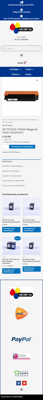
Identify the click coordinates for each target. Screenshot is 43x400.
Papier (28, 74)
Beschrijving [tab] (7, 161)
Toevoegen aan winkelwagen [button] (9, 229)
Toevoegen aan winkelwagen (22, 146)
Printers (15, 74)
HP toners (14, 120)
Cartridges (14, 69)
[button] (21, 55)
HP (8, 120)
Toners (28, 69)
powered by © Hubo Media (12, 397)
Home (4, 120)
